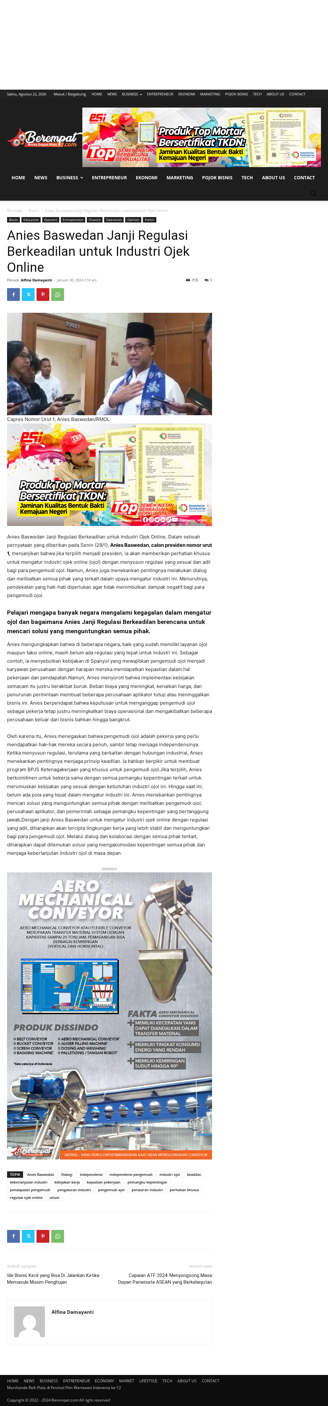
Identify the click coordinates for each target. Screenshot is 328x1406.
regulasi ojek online (26, 1197)
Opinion (133, 219)
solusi (54, 1197)
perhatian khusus (184, 1189)
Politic (149, 219)
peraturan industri (147, 1189)
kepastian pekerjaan (103, 1182)
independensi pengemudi (131, 1174)
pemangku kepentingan (147, 1182)
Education (31, 219)
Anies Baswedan (40, 1174)
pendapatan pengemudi (30, 1189)
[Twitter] (28, 294)
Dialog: (67, 1174)
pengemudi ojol (111, 1189)
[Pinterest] (43, 294)
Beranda (14, 210)
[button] (313, 193)
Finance (95, 219)
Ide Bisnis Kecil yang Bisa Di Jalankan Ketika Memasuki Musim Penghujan (53, 1279)
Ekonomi (50, 219)
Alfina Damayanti (36, 280)
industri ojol (170, 1174)
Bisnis (34, 210)
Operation (114, 219)
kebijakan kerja (67, 1182)
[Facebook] (13, 294)
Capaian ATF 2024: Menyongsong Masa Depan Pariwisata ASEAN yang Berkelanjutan (165, 1279)
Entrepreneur (73, 219)
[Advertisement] (164, 45)
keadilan (194, 1174)
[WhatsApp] (57, 294)
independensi (91, 1174)
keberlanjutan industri (28, 1182)
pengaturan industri (74, 1189)
